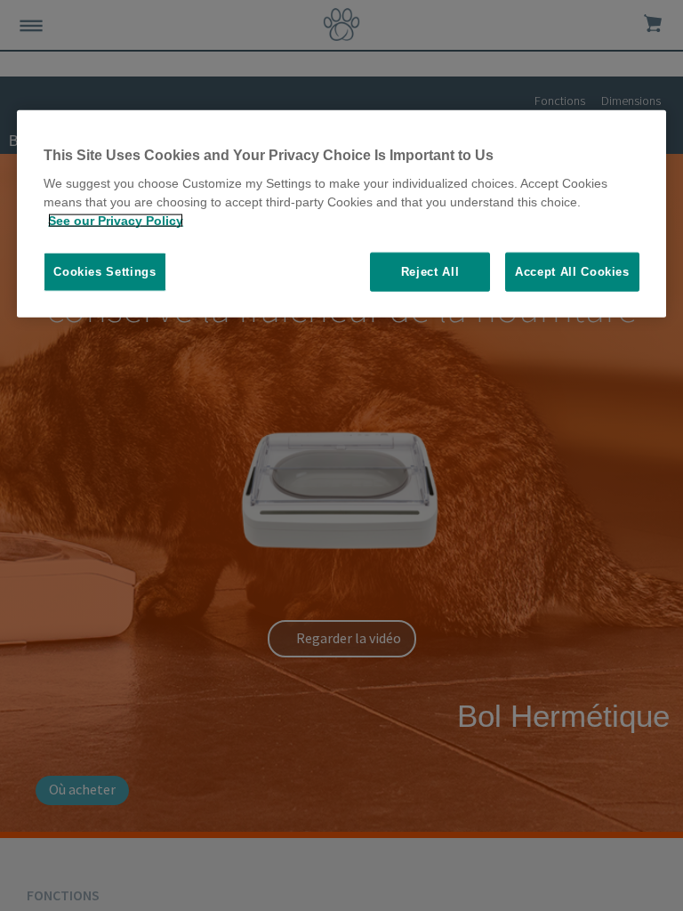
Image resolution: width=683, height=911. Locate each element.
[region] (341, 213)
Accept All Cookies (572, 271)
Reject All (430, 271)
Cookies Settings (104, 271)
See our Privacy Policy (115, 221)
